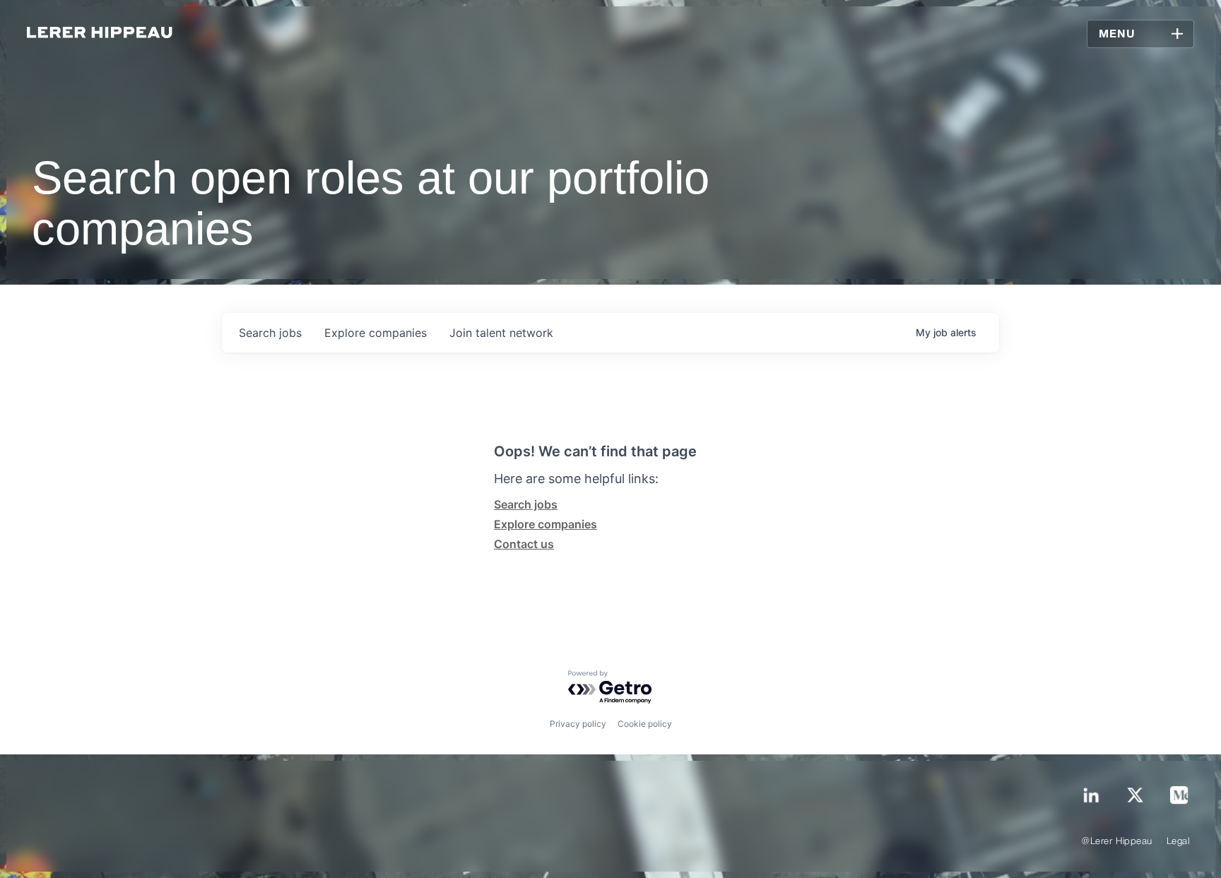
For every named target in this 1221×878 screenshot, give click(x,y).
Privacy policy (578, 723)
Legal (1178, 841)
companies (375, 333)
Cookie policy (645, 723)
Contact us (524, 544)
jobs (270, 333)
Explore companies (545, 524)
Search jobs (526, 504)
